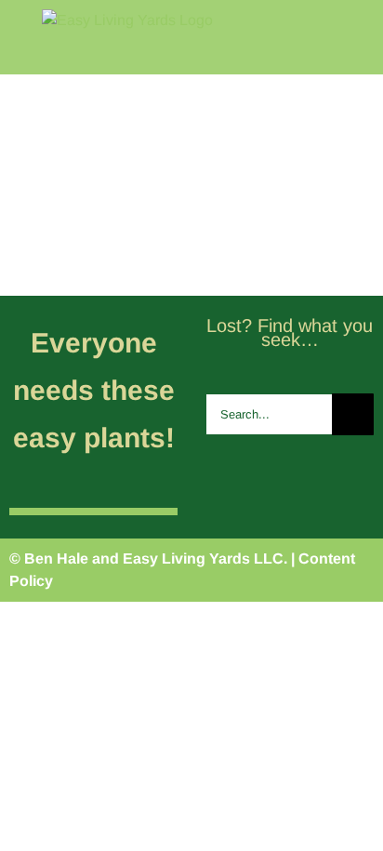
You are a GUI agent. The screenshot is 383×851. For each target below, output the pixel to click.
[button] (348, 237)
